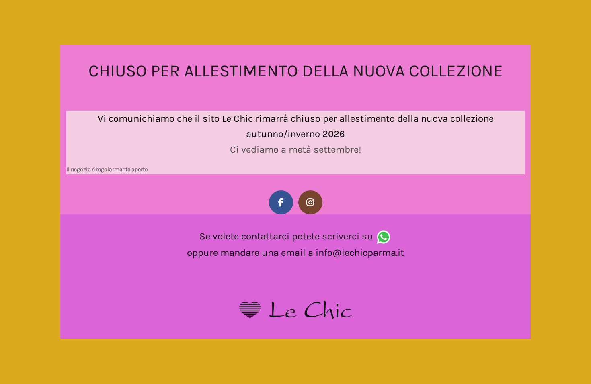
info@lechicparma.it (360, 252)
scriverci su (347, 236)
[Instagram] (310, 202)
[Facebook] (281, 202)
